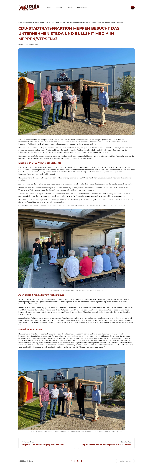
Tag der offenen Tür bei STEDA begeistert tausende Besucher (106, 445)
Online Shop (82, 8)
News (20, 44)
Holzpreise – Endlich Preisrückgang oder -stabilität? (43, 445)
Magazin (59, 8)
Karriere (70, 8)
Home (49, 8)
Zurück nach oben (126, 461)
